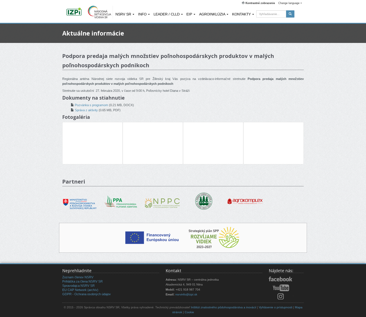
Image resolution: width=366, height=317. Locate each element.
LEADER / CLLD (167, 14)
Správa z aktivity (86, 110)
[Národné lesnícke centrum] (203, 201)
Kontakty (242, 14)
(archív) (92, 290)
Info (143, 14)
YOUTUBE (281, 288)
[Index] (74, 12)
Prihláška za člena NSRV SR (82, 281)
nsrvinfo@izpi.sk (186, 294)
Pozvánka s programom (91, 105)
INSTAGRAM (281, 296)
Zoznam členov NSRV (77, 277)
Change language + (290, 3)
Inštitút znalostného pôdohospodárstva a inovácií (223, 307)
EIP (189, 14)
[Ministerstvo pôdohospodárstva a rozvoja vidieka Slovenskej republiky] (79, 201)
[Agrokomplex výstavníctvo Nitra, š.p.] (244, 198)
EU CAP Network (74, 290)
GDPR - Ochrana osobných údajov (86, 294)
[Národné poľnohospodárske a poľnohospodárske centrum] (162, 200)
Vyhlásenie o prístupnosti (275, 307)
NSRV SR (123, 14)
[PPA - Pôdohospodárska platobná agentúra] (121, 201)
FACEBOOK (281, 279)
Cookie (189, 312)
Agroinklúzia (212, 14)
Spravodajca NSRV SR (78, 285)
